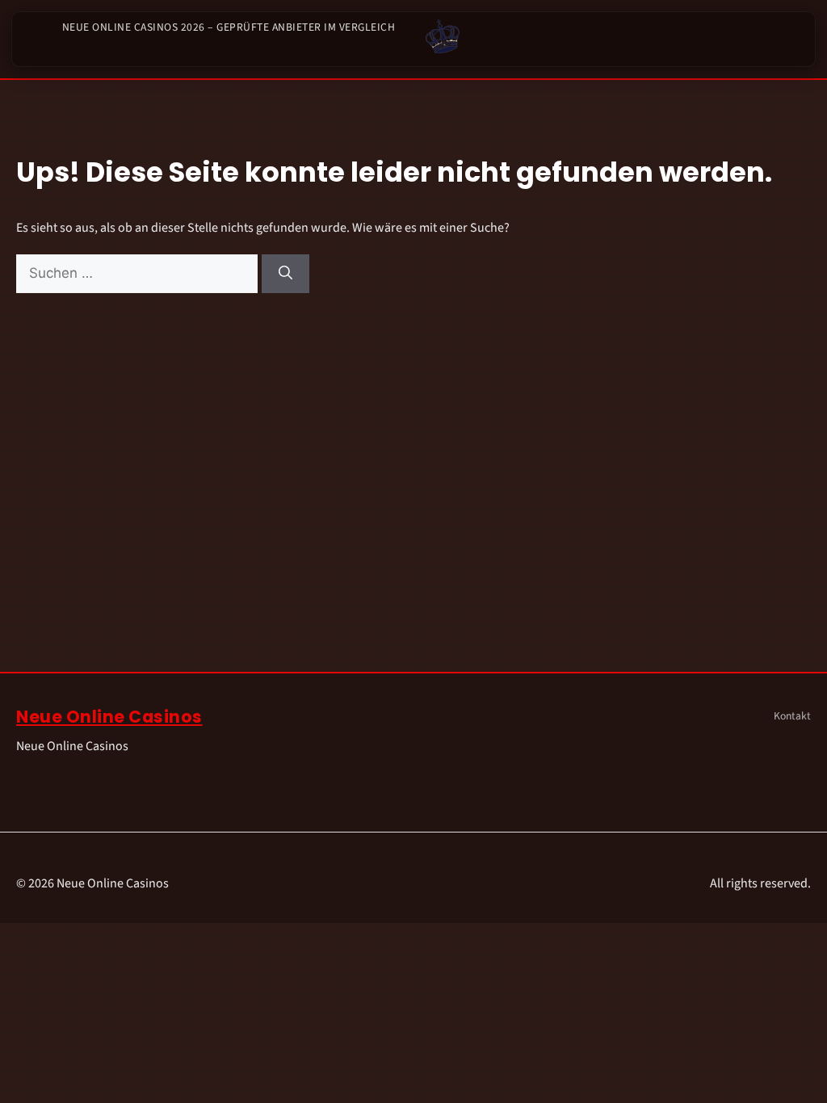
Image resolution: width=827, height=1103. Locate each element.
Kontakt (792, 715)
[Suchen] (285, 273)
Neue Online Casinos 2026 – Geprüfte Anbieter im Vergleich (229, 27)
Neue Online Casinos (109, 716)
